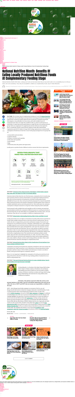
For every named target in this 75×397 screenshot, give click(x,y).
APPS (44, 0)
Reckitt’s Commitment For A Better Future (8, 62)
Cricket (17, 0)
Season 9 (2, 48)
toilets (36, 302)
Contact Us (2, 390)
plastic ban (15, 309)
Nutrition (16, 313)
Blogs (3, 65)
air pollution (38, 307)
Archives (2, 383)
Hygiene (41, 293)
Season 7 (2, 46)
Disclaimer (2, 387)
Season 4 (2, 43)
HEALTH (29, 0)
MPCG (53, 0)
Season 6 (2, 45)
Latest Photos (3, 50)
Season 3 (2, 42)
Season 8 (2, 47)
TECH (33, 0)
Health (1, 60)
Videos (1, 39)
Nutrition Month (22, 313)
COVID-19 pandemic (15, 293)
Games (35, 0)
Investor (1, 388)
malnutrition (30, 298)
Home (1, 37)
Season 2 (2, 41)
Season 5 (2, 44)
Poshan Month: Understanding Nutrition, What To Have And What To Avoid (30, 216)
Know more (29, 382)
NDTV (1, 0)
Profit (8, 0)
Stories (1, 61)
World (4, 0)
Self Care (2, 59)
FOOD (21, 0)
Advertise (2, 384)
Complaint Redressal (4, 389)
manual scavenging (23, 309)
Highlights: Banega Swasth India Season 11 (9, 38)
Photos (1, 49)
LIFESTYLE (25, 0)
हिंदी (10, 0)
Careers (1, 391)
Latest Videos (3, 40)
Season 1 (2, 40)
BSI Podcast (2, 63)
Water (31, 293)
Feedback (2, 386)
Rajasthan (48, 0)
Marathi (56, 0)
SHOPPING (40, 0)
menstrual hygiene (45, 309)
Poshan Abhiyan (30, 313)
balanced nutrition (45, 116)
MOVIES (13, 0)
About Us (2, 385)
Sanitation (35, 293)
